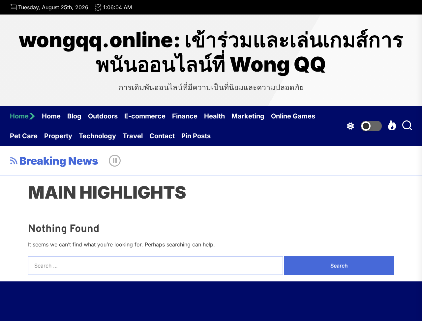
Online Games (293, 116)
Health (214, 116)
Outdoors (103, 116)
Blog (74, 116)
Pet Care (24, 136)
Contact (162, 136)
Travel (133, 136)
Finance (184, 116)
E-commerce (145, 116)
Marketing (247, 116)
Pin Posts (196, 136)
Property (58, 136)
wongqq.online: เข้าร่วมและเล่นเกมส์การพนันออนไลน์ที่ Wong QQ (211, 52)
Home (19, 116)
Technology (97, 136)
